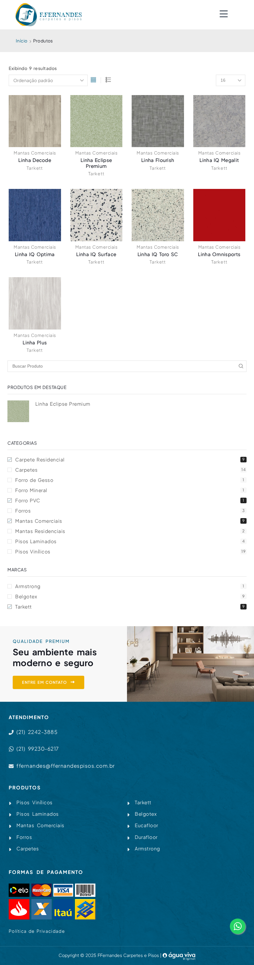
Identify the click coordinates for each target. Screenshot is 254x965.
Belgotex (130, 596)
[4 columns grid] (93, 80)
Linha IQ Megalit (219, 160)
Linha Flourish (157, 160)
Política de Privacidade (37, 931)
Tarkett (35, 168)
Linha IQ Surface (96, 254)
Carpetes (130, 470)
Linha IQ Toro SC (158, 254)
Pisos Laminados (130, 541)
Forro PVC (129, 500)
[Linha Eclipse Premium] (18, 411)
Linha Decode (34, 160)
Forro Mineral (129, 490)
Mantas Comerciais (35, 152)
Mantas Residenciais (130, 531)
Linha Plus (35, 342)
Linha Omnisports (219, 254)
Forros (130, 510)
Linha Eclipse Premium (96, 162)
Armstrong (129, 586)
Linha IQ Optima (35, 254)
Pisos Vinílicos (130, 551)
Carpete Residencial (130, 459)
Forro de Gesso (129, 480)
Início (21, 40)
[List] (108, 80)
